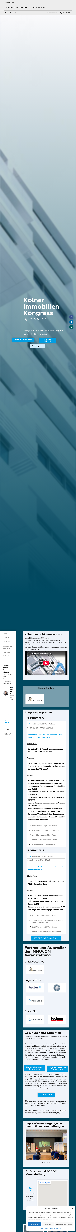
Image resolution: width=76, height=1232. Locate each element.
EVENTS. (11, 8)
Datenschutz (52, 1228)
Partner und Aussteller (7, 647)
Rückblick (6, 652)
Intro (5, 633)
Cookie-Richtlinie (44, 1228)
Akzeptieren (34, 1224)
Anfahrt (6, 656)
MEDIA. (24, 8)
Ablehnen (48, 1224)
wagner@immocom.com (39, 1113)
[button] (72, 1209)
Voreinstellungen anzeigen (64, 1224)
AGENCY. (37, 8)
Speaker (6, 637)
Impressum (59, 1228)
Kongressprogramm (7, 642)
